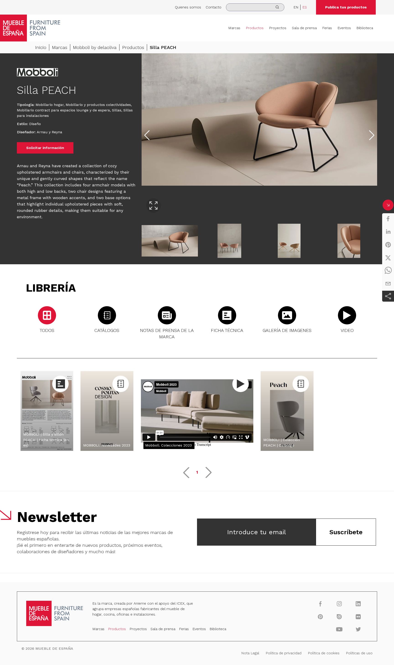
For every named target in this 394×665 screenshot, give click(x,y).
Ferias (327, 28)
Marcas (234, 28)
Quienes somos (188, 7)
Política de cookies (324, 653)
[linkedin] (388, 231)
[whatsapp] (388, 270)
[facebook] (388, 218)
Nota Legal (250, 653)
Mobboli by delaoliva (95, 47)
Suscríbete (346, 532)
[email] (388, 283)
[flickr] (358, 616)
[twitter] (388, 257)
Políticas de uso (359, 653)
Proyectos (277, 28)
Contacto (213, 7)
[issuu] (339, 616)
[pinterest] (388, 244)
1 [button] (197, 472)
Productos (255, 28)
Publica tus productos (346, 7)
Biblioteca (364, 28)
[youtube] (339, 629)
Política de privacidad (283, 653)
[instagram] (339, 603)
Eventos (344, 28)
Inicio (40, 47)
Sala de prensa (304, 28)
